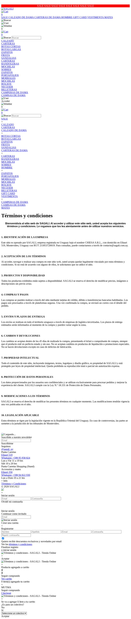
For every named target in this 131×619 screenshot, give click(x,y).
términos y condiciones (20, 544)
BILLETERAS (9, 89)
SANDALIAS (8, 58)
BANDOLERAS (10, 63)
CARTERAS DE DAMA (47, 17)
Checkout (6, 593)
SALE (4, 17)
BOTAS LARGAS (11, 49)
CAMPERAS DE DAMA (14, 92)
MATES (108, 17)
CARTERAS (8, 43)
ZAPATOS (7, 52)
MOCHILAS (8, 66)
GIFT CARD (80, 17)
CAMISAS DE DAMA (13, 95)
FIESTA (5, 55)
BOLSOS (6, 83)
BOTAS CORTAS (10, 46)
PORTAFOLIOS (10, 75)
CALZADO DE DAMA (21, 17)
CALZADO (7, 40)
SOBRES (6, 69)
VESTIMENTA (95, 17)
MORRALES (8, 78)
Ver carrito (6, 578)
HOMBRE (67, 17)
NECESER (7, 86)
